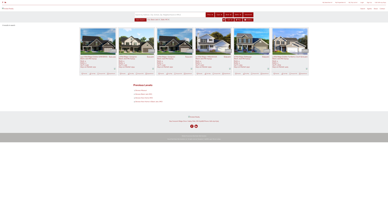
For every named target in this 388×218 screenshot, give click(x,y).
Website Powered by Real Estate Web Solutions (194, 136)
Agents (369, 8)
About (376, 8)
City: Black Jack (153, 19)
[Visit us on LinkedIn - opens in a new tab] (5, 2)
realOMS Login (208, 139)
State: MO (164, 19)
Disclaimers (200, 139)
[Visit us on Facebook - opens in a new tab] (2, 2)
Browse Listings (217, 139)
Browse (141, 90)
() (327, 2)
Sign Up (369, 2)
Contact (382, 8)
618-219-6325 (382, 2)
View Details (98, 41)
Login (362, 2)
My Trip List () (353, 2)
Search (362, 8)
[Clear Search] (223, 19)
